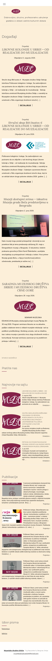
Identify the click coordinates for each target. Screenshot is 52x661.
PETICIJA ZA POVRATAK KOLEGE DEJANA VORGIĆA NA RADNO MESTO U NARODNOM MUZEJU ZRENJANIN (36, 444)
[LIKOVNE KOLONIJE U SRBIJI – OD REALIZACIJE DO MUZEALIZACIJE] (25, 69)
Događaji (25, 46)
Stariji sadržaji (9, 358)
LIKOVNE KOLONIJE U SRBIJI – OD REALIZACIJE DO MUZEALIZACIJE (25, 51)
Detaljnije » (46, 405)
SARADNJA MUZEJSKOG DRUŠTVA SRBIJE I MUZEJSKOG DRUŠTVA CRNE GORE (25, 287)
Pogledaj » (46, 504)
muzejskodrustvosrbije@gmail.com (26, 653)
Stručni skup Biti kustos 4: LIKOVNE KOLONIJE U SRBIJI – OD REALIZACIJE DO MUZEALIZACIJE (25, 126)
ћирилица (6, 629)
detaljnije (25, 105)
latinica (4, 633)
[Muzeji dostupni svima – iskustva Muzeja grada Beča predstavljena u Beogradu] (25, 226)
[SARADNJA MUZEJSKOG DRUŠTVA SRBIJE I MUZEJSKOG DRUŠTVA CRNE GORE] (25, 306)
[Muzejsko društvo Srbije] (26, 11)
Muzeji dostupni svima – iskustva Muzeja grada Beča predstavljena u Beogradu (25, 202)
